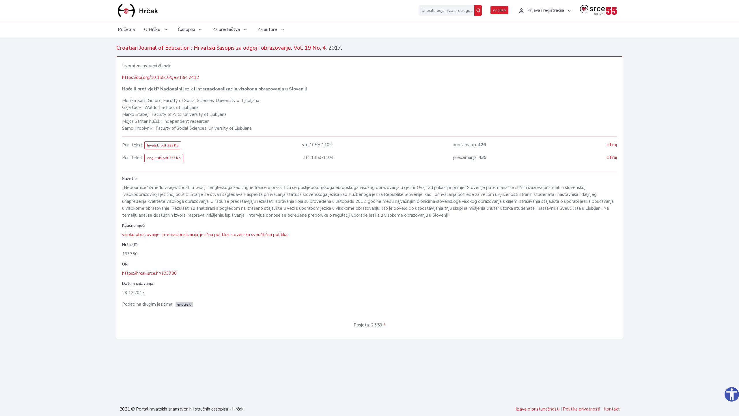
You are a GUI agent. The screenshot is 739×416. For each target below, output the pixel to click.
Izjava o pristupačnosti (537, 409)
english (499, 10)
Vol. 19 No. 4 (310, 48)
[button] (544, 10)
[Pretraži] (478, 10)
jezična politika (214, 234)
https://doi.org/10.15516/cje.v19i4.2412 (160, 77)
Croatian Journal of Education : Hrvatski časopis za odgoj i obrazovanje (203, 48)
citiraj (611, 145)
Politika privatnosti (581, 409)
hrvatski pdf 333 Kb (163, 145)
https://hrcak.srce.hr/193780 (149, 273)
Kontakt (612, 409)
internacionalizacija (180, 234)
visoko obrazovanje (141, 234)
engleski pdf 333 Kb (164, 158)
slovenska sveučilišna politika (259, 234)
